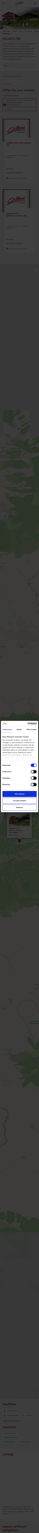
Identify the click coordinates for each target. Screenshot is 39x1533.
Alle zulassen (19, 794)
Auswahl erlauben (19, 801)
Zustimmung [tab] (7, 729)
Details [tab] (19, 729)
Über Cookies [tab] (32, 729)
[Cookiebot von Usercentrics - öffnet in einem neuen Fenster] (28, 723)
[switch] (34, 773)
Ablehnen (19, 807)
